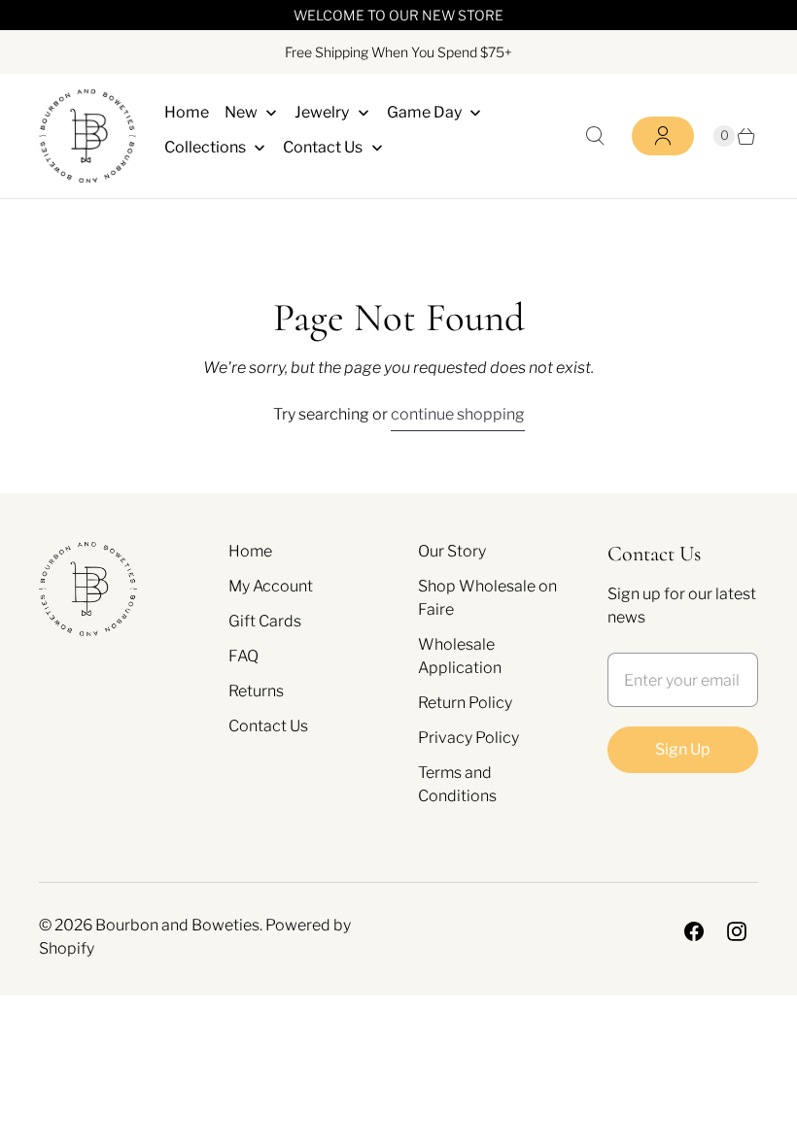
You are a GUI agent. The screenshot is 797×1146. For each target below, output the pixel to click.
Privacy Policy (468, 737)
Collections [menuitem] (205, 147)
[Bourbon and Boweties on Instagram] (736, 931)
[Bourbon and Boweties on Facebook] (694, 931)
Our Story (452, 551)
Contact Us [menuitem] (323, 147)
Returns (256, 691)
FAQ (243, 656)
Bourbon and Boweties (177, 925)
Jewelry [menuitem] (322, 112)
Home (250, 551)
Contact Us (268, 726)
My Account (270, 586)
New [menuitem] (241, 112)
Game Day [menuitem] (424, 112)
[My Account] (663, 136)
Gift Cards (264, 621)
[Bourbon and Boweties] (87, 136)
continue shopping (458, 414)
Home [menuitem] (186, 112)
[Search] (595, 136)
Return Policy (465, 702)
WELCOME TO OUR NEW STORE (398, 15)
